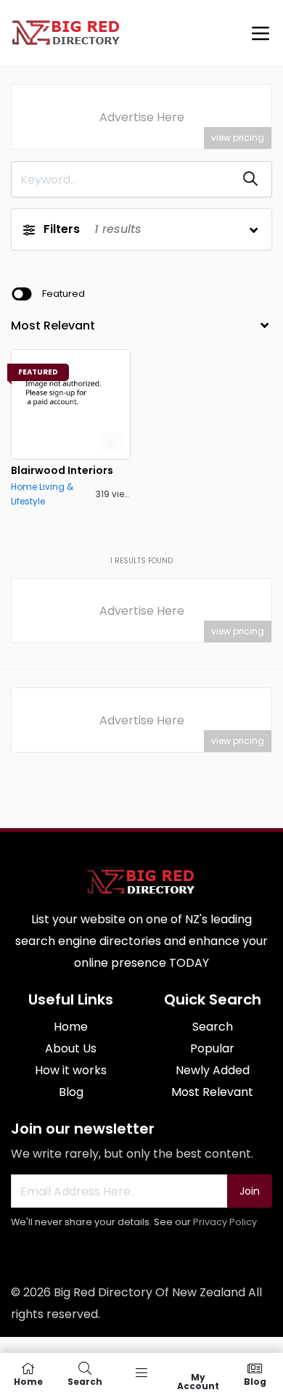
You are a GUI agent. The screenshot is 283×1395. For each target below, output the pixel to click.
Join (249, 1191)
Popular (212, 1048)
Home (71, 1026)
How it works (71, 1070)
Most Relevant (212, 1092)
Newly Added (213, 1070)
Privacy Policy (225, 1222)
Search (212, 1026)
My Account (198, 1381)
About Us (71, 1048)
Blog (71, 1092)
